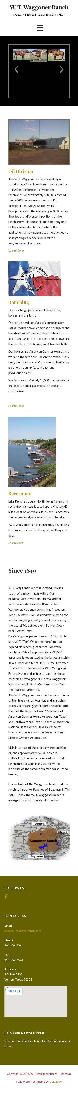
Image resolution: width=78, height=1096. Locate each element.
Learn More (16, 250)
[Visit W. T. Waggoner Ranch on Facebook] (6, 897)
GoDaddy (55, 1081)
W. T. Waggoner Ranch (39, 7)
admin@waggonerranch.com (22, 930)
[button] (16, 69)
